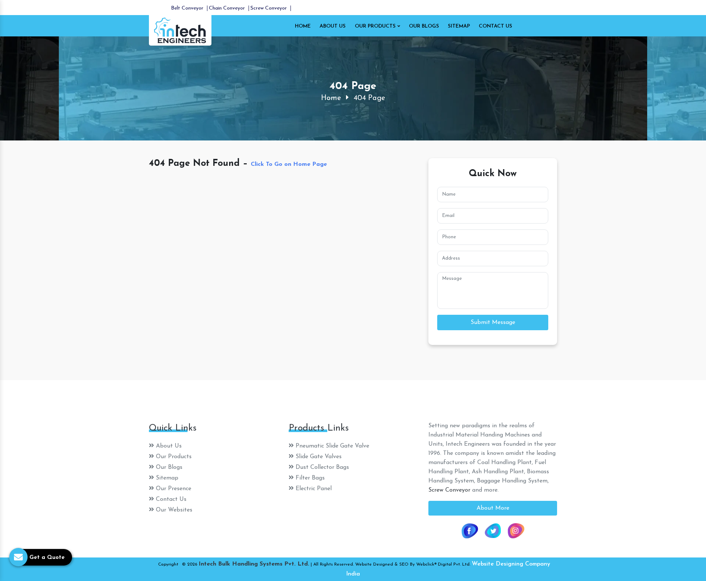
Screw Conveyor (268, 8)
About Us (333, 26)
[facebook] (469, 530)
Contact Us (495, 26)
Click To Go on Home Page (289, 164)
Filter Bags (309, 478)
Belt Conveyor (187, 8)
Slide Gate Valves (318, 457)
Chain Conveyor (227, 8)
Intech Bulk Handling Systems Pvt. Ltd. (254, 564)
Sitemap (459, 26)
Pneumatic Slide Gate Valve (331, 446)
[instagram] (516, 530)
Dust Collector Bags (321, 467)
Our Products (376, 26)
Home (303, 26)
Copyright (168, 564)
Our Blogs (424, 26)
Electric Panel (313, 489)
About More (493, 508)
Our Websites (173, 510)
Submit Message (493, 322)
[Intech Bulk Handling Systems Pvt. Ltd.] (180, 30)
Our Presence (172, 489)
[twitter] (493, 530)
